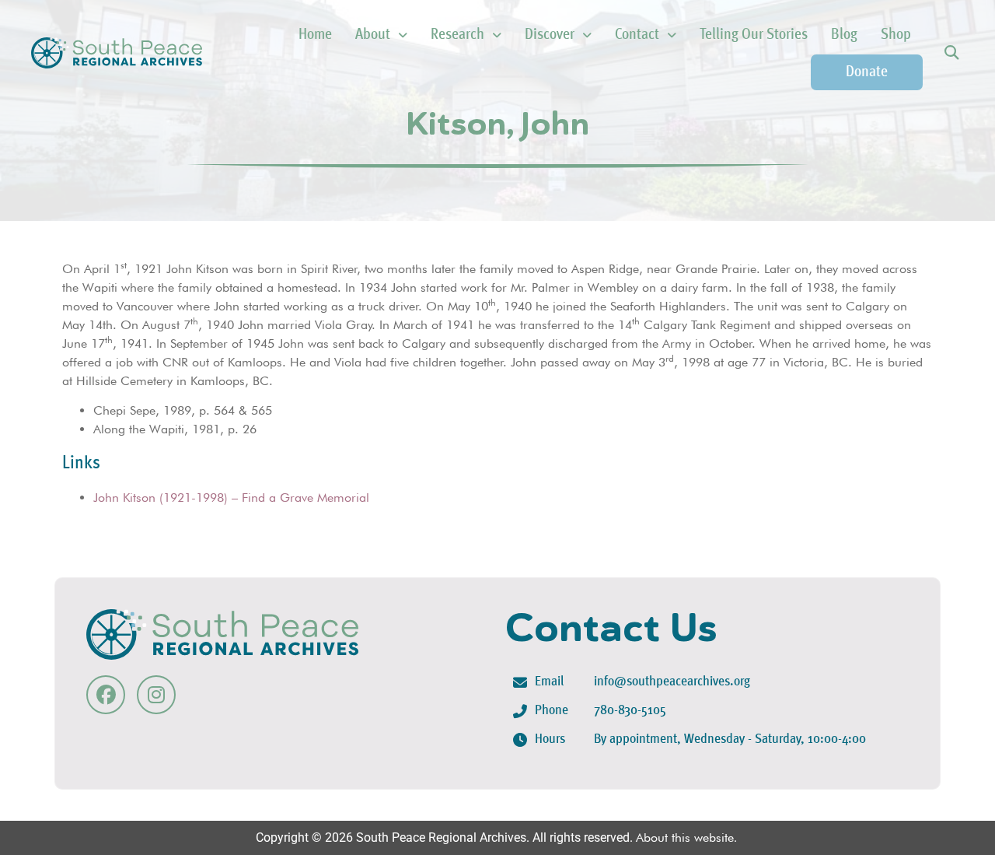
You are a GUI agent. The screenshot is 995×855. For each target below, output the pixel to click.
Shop (896, 35)
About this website (685, 837)
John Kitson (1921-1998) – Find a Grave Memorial (231, 497)
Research (457, 35)
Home (315, 35)
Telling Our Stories (754, 35)
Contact (637, 35)
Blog (844, 35)
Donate (867, 72)
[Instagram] (156, 694)
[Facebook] (105, 694)
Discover (549, 35)
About (372, 35)
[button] (951, 53)
